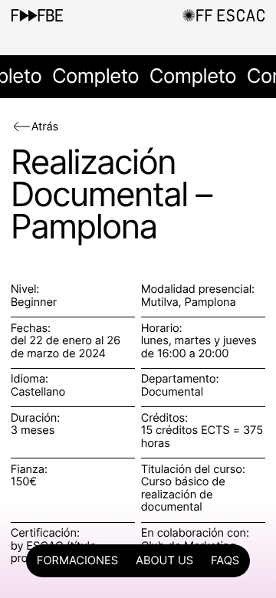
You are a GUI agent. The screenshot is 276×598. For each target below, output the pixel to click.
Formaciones (77, 561)
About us (164, 561)
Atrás (44, 126)
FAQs (225, 561)
